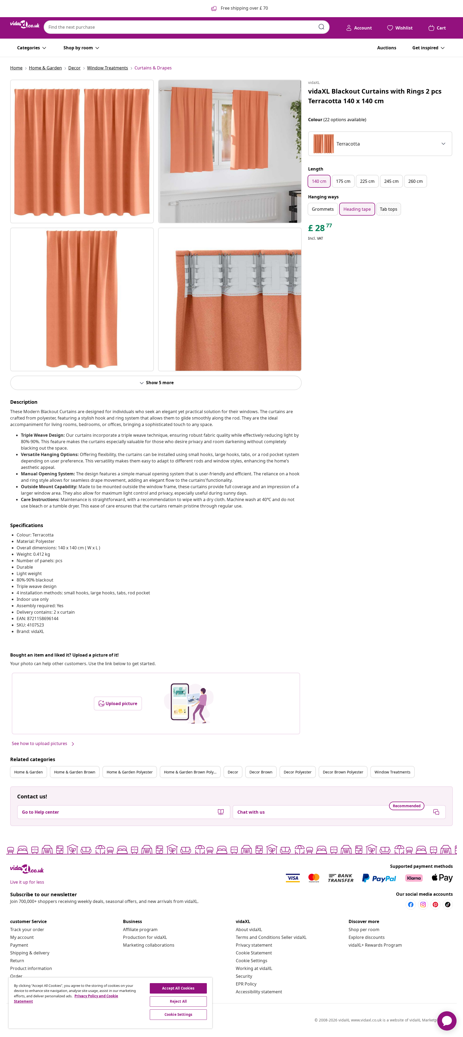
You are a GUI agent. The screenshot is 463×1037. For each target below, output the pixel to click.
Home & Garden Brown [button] (74, 772)
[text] (320, 229)
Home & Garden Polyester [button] (130, 772)
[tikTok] (447, 904)
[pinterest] (435, 904)
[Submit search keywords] (321, 27)
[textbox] (336, 143)
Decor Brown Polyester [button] (343, 772)
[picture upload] (188, 703)
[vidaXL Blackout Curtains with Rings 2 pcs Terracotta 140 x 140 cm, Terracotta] (82, 151)
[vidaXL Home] (24, 24)
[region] (110, 1002)
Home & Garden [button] (28, 772)
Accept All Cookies (178, 988)
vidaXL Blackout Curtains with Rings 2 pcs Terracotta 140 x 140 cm (375, 96)
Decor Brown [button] (260, 772)
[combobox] (187, 27)
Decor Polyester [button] (298, 772)
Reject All (178, 1001)
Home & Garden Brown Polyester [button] (192, 772)
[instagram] (423, 904)
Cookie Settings (251, 961)
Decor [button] (233, 772)
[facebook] (410, 904)
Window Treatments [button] (392, 772)
